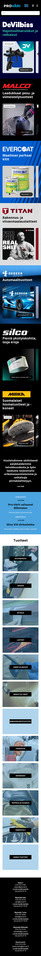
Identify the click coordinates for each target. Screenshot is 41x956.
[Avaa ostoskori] (33, 5)
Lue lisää (20, 486)
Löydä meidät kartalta (20, 889)
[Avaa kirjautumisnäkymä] (37, 5)
